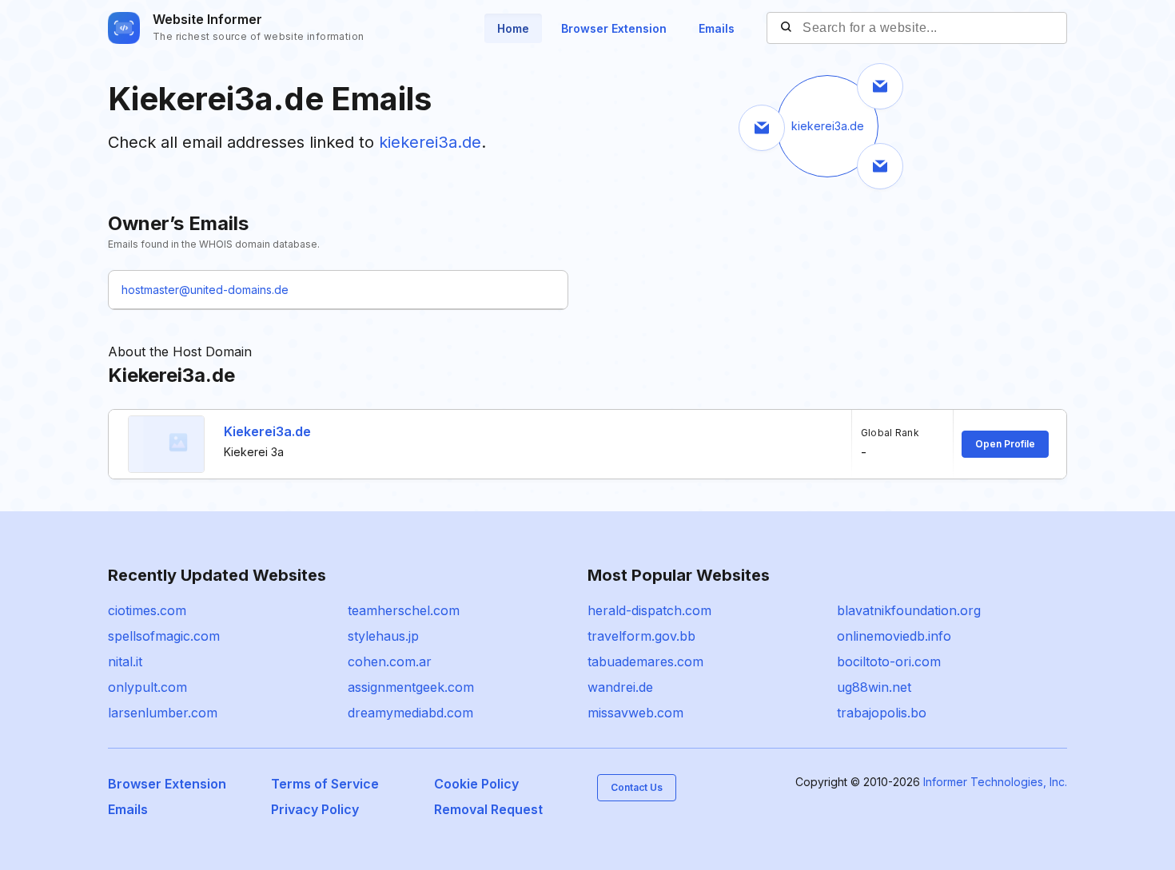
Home (513, 28)
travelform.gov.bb (641, 636)
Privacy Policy (315, 809)
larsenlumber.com (162, 713)
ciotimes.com (147, 610)
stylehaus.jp (383, 636)
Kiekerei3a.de (267, 431)
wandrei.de (620, 687)
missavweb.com (635, 713)
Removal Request (488, 809)
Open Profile (1005, 444)
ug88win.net (874, 687)
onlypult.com (147, 687)
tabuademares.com (645, 661)
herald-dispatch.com (649, 610)
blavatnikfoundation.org (909, 610)
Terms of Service (325, 784)
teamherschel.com (404, 610)
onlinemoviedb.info (894, 636)
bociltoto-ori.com (889, 661)
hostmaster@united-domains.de (205, 289)
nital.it (125, 661)
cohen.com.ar (390, 661)
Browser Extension (614, 28)
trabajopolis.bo (881, 713)
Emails (717, 28)
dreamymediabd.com (410, 713)
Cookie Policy (476, 784)
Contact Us (637, 787)
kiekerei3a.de (430, 142)
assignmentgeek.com (411, 687)
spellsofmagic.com (164, 636)
